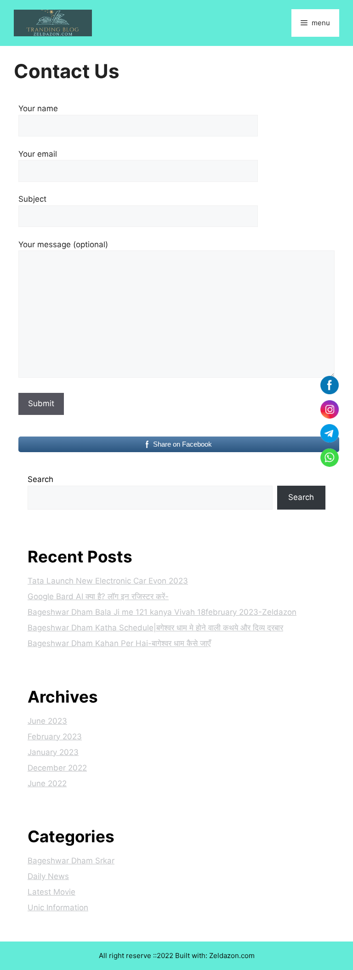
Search (40, 479)
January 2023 (53, 752)
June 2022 (47, 783)
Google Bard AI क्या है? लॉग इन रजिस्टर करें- (98, 596)
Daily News (48, 876)
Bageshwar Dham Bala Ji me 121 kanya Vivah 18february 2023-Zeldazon (162, 612)
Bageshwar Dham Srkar (71, 860)
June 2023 (47, 721)
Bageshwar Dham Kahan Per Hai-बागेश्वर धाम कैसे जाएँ (119, 643)
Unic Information (58, 907)
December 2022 (57, 767)
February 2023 (55, 736)
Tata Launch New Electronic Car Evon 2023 (108, 580)
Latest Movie (51, 891)
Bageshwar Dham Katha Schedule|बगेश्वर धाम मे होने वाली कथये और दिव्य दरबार (155, 627)
